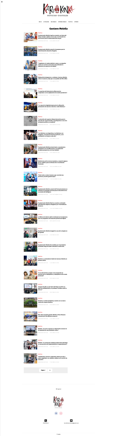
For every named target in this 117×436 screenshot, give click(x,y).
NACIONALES (53, 21)
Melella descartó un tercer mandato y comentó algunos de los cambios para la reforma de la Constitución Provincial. (53, 162)
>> (49, 370)
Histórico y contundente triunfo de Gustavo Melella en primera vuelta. (52, 259)
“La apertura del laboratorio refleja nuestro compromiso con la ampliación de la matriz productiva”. (52, 92)
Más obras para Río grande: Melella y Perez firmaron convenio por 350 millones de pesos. (51, 315)
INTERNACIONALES (62, 21)
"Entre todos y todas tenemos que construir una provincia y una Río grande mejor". (51, 175)
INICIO (40, 21)
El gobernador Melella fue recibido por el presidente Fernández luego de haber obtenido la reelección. (52, 245)
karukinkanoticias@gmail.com (71, 423)
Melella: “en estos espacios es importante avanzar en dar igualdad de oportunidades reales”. (52, 329)
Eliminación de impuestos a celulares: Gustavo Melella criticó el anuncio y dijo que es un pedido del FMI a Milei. (52, 78)
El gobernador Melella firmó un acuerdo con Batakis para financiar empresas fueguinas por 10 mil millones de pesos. (52, 204)
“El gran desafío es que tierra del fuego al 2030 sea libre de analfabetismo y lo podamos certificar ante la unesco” (52, 288)
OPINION (76, 21)
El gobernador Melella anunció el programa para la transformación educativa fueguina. (51, 50)
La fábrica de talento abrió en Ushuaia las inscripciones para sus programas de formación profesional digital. (53, 217)
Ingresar (59, 389)
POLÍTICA (70, 21)
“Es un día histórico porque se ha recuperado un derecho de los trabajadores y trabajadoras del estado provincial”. (52, 274)
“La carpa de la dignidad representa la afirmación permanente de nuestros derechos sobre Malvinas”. (51, 106)
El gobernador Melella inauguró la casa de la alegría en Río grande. (52, 231)
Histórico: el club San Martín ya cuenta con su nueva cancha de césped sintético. (52, 301)
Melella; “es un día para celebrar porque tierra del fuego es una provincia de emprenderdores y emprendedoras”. (53, 343)
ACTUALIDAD (46, 21)
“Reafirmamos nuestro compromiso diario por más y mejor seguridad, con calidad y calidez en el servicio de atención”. (52, 358)
